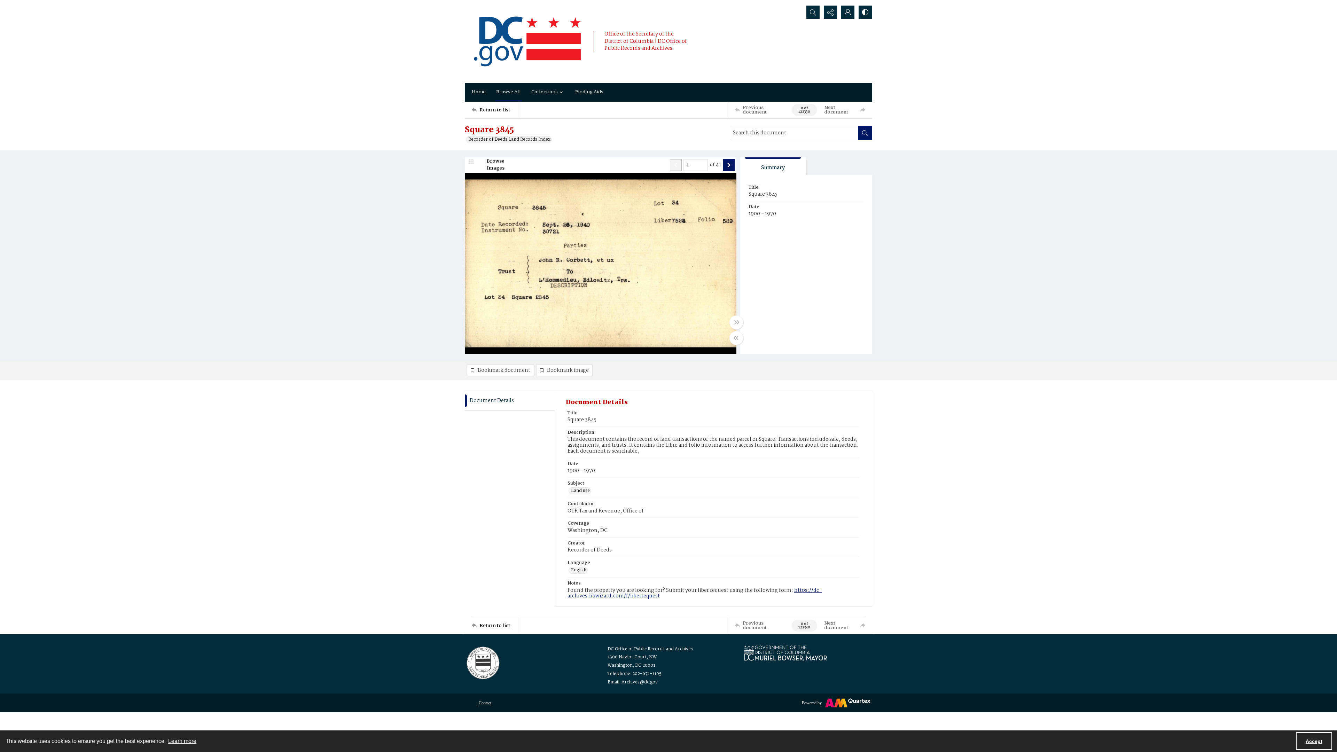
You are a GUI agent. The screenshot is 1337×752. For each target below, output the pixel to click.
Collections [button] (544, 92)
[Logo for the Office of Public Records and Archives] (482, 662)
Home (479, 92)
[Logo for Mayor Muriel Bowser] (785, 653)
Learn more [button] (182, 741)
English (578, 570)
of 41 (715, 165)
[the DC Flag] (527, 41)
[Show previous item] (676, 165)
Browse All (508, 92)
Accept (1314, 741)
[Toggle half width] (736, 338)
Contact (485, 702)
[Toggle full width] (736, 322)
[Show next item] (729, 165)
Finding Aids (589, 92)
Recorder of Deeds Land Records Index (509, 139)
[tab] (773, 166)
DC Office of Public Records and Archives (650, 649)
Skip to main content (138, 4)
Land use (580, 490)
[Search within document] (865, 133)
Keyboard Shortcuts (139, 4)
